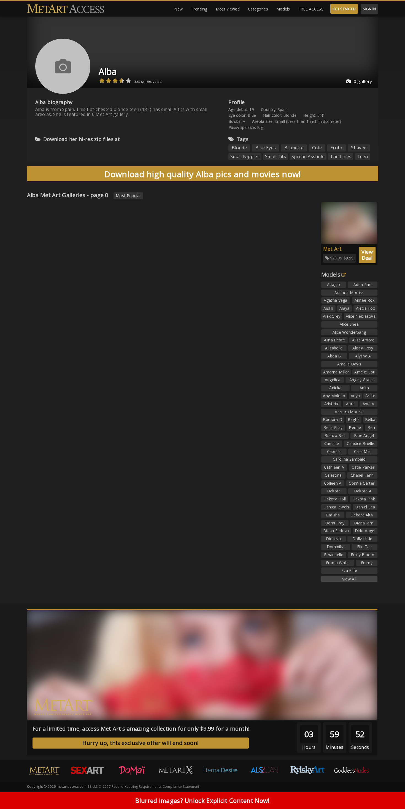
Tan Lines (340, 156)
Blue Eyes (265, 148)
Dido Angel (365, 530)
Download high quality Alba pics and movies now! (202, 174)
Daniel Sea (365, 507)
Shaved (358, 148)
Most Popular (128, 195)
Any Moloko (334, 395)
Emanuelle (333, 554)
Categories (258, 9)
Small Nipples (245, 156)
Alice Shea (349, 324)
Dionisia (333, 538)
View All (349, 579)
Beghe (354, 419)
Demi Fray (334, 523)
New (178, 9)
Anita (364, 387)
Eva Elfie (349, 570)
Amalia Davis (349, 364)
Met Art (332, 248)
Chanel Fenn (362, 475)
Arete (370, 395)
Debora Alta (361, 515)
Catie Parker (363, 467)
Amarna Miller (336, 372)
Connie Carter (361, 483)
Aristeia (331, 403)
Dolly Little (362, 538)
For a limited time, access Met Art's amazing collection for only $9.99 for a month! (141, 728)
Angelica (332, 379)
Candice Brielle (360, 443)
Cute (317, 148)
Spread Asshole (308, 156)
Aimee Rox (365, 300)
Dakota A (362, 491)
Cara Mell (363, 451)
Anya (355, 395)
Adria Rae (362, 284)
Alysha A (363, 356)
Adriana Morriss (349, 292)
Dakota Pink (363, 499)
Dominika (335, 546)
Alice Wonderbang (349, 332)
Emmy (366, 562)
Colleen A (333, 483)
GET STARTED (344, 8)
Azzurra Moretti (349, 411)
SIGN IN (369, 8)
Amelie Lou (364, 372)
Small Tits (275, 156)
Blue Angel (364, 435)
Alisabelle (333, 348)
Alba (108, 71)
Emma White (338, 562)
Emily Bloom (362, 554)
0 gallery (363, 81)
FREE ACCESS (310, 9)
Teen (362, 156)
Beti (371, 427)
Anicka (335, 387)
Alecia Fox (365, 308)
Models (283, 9)
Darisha (333, 515)
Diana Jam (363, 523)
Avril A (368, 403)
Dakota (334, 491)
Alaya (344, 308)
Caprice (334, 451)
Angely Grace (361, 379)
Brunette (294, 148)
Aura (350, 403)
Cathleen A (334, 467)
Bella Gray (332, 427)
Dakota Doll (334, 499)
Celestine (333, 475)
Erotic (336, 148)
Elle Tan (364, 546)
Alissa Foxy (362, 348)
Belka (370, 419)
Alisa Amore (363, 340)
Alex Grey (332, 316)
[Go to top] (390, 791)
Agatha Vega (335, 300)
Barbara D (332, 419)
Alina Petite (334, 340)
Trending (199, 9)
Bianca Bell (335, 435)
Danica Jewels (336, 507)
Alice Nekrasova (361, 316)
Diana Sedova (336, 530)
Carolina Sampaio (349, 459)
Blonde (239, 148)
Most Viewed (228, 9)
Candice (331, 443)
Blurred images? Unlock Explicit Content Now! (202, 800)
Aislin (328, 308)
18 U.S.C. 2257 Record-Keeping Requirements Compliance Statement (143, 786)
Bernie (355, 427)
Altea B (334, 356)
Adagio (333, 284)
